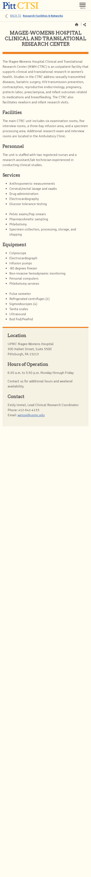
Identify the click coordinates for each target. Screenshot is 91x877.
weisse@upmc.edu (31, 415)
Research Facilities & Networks (36, 16)
